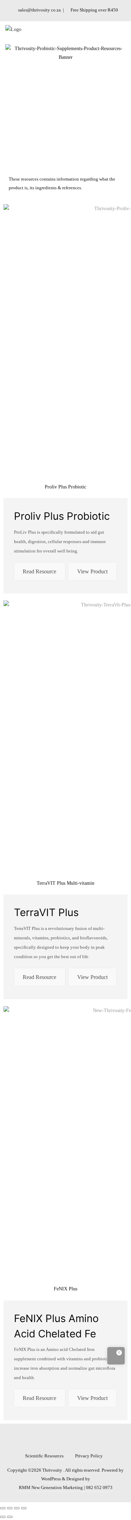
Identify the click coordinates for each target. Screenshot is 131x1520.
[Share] (10, 1508)
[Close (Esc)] (3, 1508)
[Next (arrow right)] (10, 1517)
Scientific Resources (44, 1455)
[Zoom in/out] (24, 1508)
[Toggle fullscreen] (17, 1508)
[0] (116, 1357)
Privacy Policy (89, 1455)
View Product (92, 571)
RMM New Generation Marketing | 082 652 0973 (65, 1487)
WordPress (51, 1478)
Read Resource (39, 571)
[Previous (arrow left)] (3, 1517)
